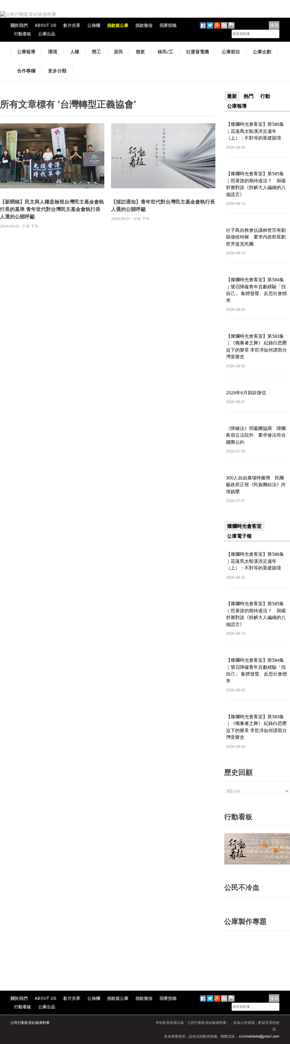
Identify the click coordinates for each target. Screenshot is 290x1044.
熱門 (249, 96)
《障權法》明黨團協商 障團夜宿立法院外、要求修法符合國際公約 (256, 435)
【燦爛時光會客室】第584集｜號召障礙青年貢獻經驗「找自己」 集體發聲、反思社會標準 (256, 289)
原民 (118, 51)
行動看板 (22, 33)
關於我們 (19, 25)
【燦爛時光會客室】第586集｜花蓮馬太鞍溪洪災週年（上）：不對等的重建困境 (255, 131)
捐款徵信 (143, 25)
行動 (265, 96)
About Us (45, 25)
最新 (232, 96)
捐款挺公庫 (117, 25)
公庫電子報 (239, 536)
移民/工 (165, 51)
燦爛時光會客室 (244, 526)
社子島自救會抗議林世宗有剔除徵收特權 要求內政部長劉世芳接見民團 (256, 237)
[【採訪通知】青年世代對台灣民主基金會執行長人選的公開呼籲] (163, 155)
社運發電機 (197, 51)
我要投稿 (168, 25)
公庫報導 (26, 51)
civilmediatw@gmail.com (259, 1036)
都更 (140, 51)
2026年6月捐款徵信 (246, 392)
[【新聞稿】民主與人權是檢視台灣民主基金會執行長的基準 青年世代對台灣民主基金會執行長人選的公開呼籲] (52, 155)
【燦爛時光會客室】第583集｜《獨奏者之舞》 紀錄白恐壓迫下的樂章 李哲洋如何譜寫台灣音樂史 (256, 346)
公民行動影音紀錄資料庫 (30, 1023)
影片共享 (71, 25)
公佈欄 (93, 25)
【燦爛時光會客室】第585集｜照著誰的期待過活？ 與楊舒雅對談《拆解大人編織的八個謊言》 (256, 183)
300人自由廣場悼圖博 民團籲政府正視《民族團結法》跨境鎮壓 (256, 484)
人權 (74, 51)
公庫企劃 (262, 51)
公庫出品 (46, 33)
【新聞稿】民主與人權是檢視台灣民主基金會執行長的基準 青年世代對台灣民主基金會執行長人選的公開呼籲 (52, 209)
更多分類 (57, 70)
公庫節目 (231, 51)
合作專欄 (26, 70)
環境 (52, 51)
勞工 (96, 51)
